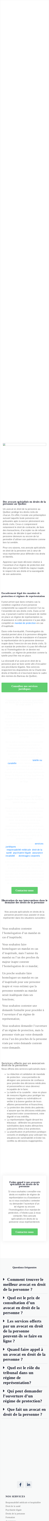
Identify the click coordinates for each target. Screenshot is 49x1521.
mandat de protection (25, 623)
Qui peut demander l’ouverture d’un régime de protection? (22, 1396)
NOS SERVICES (15, 1496)
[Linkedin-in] (28, 1484)
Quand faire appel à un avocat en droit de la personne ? (24, 1354)
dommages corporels (29, 856)
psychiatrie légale (22, 853)
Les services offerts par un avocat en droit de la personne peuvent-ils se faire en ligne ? (23, 1331)
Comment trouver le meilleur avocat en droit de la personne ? (24, 1284)
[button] (24, 1284)
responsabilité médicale (19, 850)
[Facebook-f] (20, 1484)
